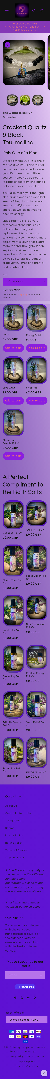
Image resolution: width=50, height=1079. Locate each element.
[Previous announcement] (6, 27)
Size (5, 275)
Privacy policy (16, 1056)
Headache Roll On (11, 632)
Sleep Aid (32, 387)
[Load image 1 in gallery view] (12, 100)
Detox (6, 334)
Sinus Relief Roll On (35, 724)
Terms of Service (16, 850)
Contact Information (18, 813)
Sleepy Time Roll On (12, 581)
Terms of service (36, 1056)
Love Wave (9, 387)
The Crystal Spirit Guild (24, 1047)
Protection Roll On (11, 770)
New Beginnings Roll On (35, 625)
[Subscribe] (41, 975)
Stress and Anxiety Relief (11, 442)
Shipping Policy (15, 857)
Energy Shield (34, 335)
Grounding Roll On (11, 678)
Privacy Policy (14, 835)
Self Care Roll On (36, 772)
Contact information (26, 1066)
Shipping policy (27, 1061)
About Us (11, 805)
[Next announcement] (44, 27)
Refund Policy (14, 842)
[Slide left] (3, 101)
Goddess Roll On (13, 533)
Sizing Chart (13, 820)
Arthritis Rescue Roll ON (12, 724)
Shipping (22, 294)
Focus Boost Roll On (36, 577)
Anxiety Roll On (35, 530)
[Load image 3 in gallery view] (37, 100)
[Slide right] (47, 101)
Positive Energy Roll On (35, 675)
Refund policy (32, 1051)
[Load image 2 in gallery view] (25, 100)
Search (9, 828)
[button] (7, 10)
